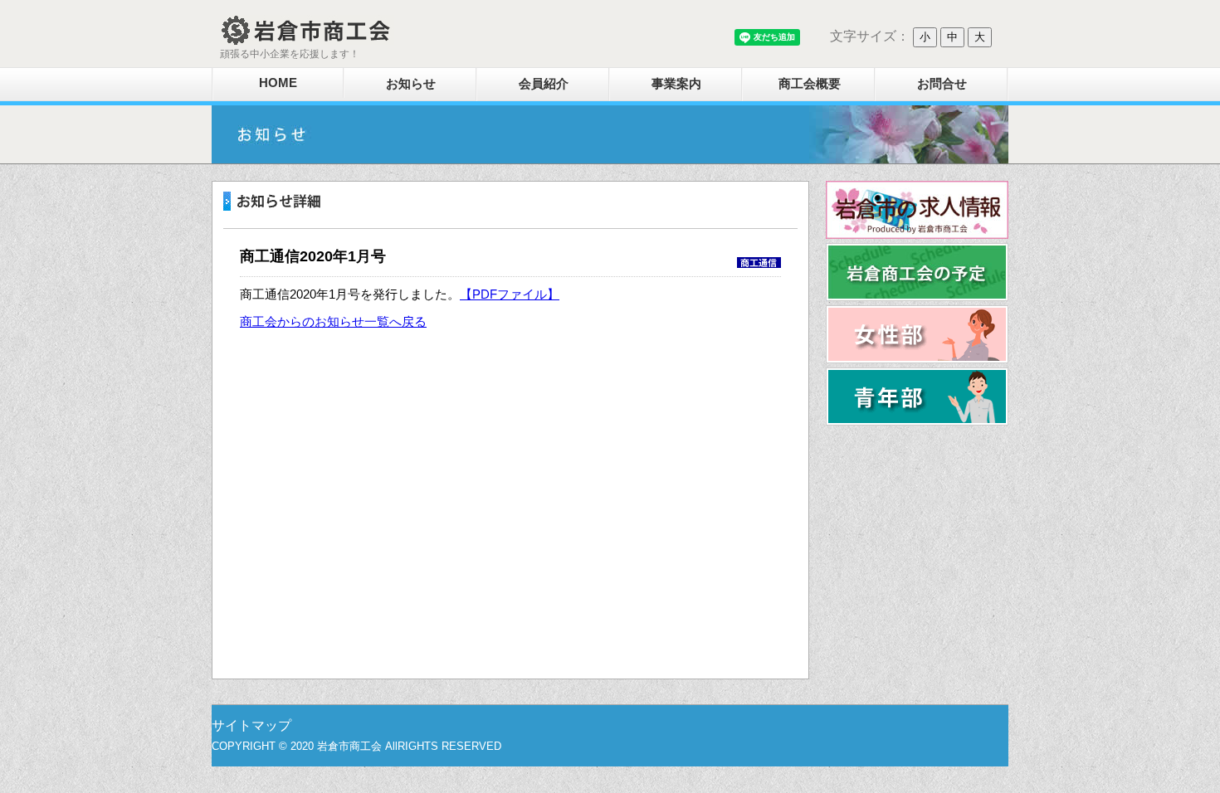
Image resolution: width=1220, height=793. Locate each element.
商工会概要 (809, 83)
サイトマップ (251, 725)
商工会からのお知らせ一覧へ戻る (333, 321)
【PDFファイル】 (509, 294)
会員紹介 (544, 83)
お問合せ (942, 83)
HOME (278, 82)
